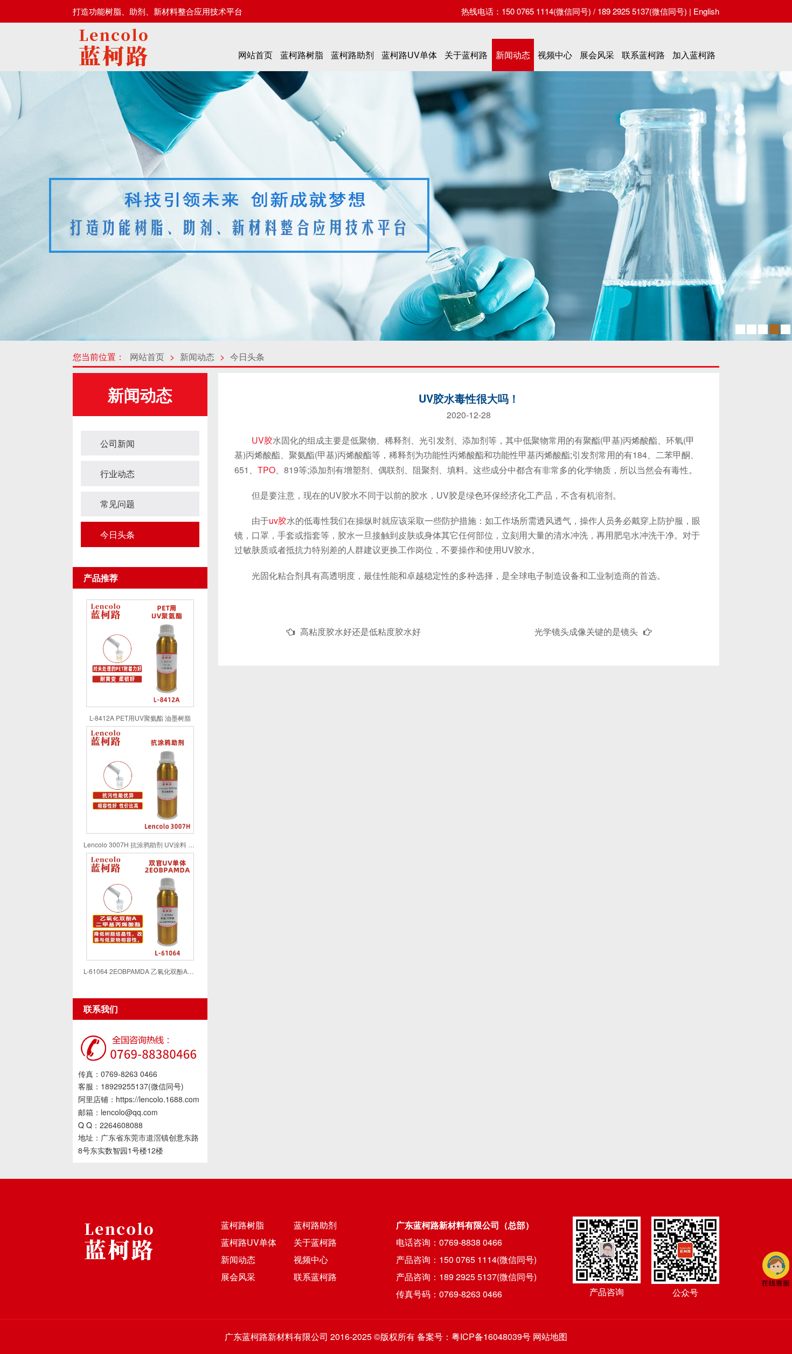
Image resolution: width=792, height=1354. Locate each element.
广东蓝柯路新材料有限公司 (276, 1336)
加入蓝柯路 (693, 55)
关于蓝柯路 (466, 55)
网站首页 (255, 55)
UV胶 (262, 440)
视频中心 (555, 55)
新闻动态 (513, 55)
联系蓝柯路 (643, 55)
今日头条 (247, 356)
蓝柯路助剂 (352, 55)
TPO (266, 470)
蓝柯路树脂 (301, 55)
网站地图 (550, 1336)
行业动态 (117, 473)
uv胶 (278, 520)
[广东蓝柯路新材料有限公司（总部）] (113, 69)
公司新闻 (117, 443)
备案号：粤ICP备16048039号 (474, 1336)
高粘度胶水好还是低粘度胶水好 (360, 631)
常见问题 (117, 504)
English (706, 11)
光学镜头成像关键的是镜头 (586, 631)
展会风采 (597, 55)
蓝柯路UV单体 (409, 55)
